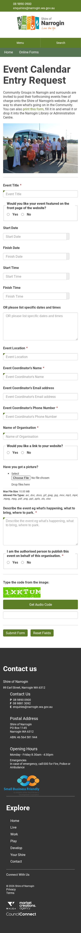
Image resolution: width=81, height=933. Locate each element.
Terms (10, 893)
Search (60, 43)
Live (13, 827)
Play (13, 841)
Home (8, 52)
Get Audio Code (40, 604)
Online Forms (29, 52)
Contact (16, 861)
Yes (15, 214)
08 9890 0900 (22, 4)
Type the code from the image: (26, 582)
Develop (16, 848)
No (29, 214)
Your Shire (17, 855)
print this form (33, 109)
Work (14, 834)
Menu (20, 43)
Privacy (11, 889)
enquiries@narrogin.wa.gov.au (34, 8)
